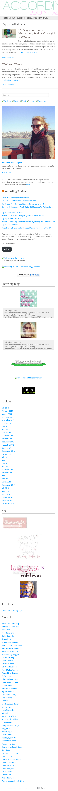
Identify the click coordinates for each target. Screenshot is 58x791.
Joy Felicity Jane (7, 691)
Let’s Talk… (43, 18)
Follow (6, 249)
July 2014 (5, 408)
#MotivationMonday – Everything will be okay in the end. (23, 215)
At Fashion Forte (8, 633)
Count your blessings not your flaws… (16, 198)
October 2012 (7, 448)
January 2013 (7, 439)
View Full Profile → (9, 173)
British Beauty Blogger (10, 655)
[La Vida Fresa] (28, 577)
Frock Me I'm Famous (10, 670)
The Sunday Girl (8, 769)
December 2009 (8, 503)
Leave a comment (8, 57)
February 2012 (7, 470)
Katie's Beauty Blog (9, 695)
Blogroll (21, 18)
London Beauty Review (10, 704)
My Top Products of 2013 (11, 219)
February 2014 (7, 411)
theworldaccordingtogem (12, 163)
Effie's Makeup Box (9, 667)
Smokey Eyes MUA (9, 738)
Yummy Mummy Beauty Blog (13, 781)
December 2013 (8, 417)
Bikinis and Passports (10, 651)
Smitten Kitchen (7, 735)
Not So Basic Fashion (10, 719)
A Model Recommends (10, 627)
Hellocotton (21, 260)
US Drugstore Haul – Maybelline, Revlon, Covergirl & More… (36, 33)
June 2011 (5, 476)
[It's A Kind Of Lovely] (28, 559)
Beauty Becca (7, 639)
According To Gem (15, 191)
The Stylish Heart (8, 766)
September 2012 (8, 451)
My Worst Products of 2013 (12, 213)
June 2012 (5, 460)
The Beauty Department (11, 753)
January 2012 (7, 473)
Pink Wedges (7, 722)
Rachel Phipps (7, 732)
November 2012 (8, 445)
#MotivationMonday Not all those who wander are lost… (24, 204)
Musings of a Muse (9, 716)
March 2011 (6, 482)
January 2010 (7, 500)
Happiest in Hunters (9, 688)
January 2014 (7, 414)
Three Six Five (7, 772)
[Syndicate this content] (3, 191)
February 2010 (7, 497)
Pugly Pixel (6, 729)
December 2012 (8, 442)
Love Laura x (6, 707)
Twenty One (6, 775)
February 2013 (7, 436)
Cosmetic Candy (8, 658)
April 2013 (6, 429)
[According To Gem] (23, 8)
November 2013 (8, 420)
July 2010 (5, 488)
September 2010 (8, 485)
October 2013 (7, 423)
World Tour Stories (9, 778)
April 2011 (6, 479)
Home (5, 18)
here (28, 185)
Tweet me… (9, 604)
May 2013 (5, 426)
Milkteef (5, 713)
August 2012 (6, 454)
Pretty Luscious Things (10, 725)
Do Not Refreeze (8, 664)
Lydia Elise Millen (8, 710)
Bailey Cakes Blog (8, 636)
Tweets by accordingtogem (12, 611)
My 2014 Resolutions (10, 225)
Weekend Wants (12, 64)
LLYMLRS (5, 701)
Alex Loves (6, 630)
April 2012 (6, 466)
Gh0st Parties (7, 676)
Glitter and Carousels (10, 679)
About (12, 18)
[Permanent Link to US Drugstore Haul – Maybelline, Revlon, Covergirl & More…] (10, 38)
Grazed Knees (7, 685)
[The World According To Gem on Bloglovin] (28, 275)
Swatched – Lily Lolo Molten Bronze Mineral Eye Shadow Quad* (26, 228)
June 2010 (5, 491)
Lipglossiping (7, 698)
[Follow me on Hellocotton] (13, 258)
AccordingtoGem (11, 260)
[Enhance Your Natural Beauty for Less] (28, 597)
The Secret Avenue (9, 762)
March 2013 (6, 433)
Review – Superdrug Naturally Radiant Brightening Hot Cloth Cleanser (28, 222)
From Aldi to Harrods (10, 673)
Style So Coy (6, 750)
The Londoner (7, 756)
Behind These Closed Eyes (12, 645)
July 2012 (5, 457)
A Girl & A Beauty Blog (10, 624)
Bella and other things (10, 648)
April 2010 (6, 494)
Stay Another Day (8, 744)
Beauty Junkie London (10, 642)
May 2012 (5, 463)
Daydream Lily (7, 661)
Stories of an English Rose (12, 747)
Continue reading (29, 52)
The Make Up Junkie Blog (11, 759)
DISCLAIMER (32, 18)
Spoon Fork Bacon (9, 741)
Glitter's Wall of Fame (10, 682)
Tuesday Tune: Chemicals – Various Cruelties (19, 201)
